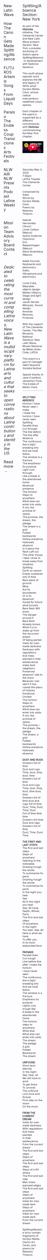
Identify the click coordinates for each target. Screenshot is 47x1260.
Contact (9, 251)
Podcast (8, 194)
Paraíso (9, 114)
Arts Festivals (9, 156)
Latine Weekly (9, 205)
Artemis (9, 78)
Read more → (8, 466)
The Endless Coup (9, 128)
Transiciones (9, 143)
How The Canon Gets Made (9, 34)
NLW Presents (9, 183)
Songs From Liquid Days (9, 94)
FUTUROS (9, 70)
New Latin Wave (9, 10)
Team (9, 231)
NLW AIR (8, 171)
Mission (8, 225)
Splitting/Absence (9, 54)
